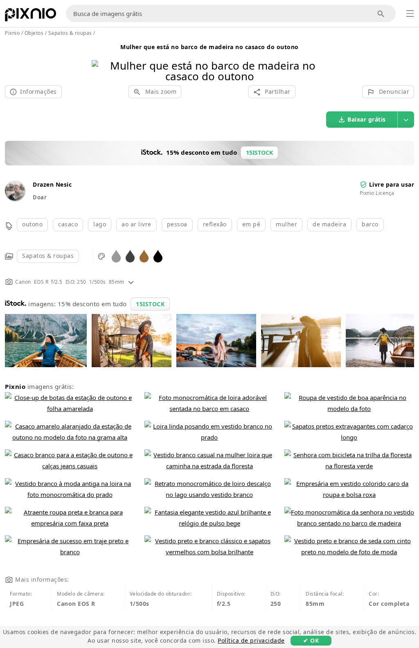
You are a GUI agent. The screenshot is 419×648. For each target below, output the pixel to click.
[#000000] (158, 255)
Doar (40, 197)
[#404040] (130, 255)
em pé (251, 224)
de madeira (329, 224)
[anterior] (101, 60)
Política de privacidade (251, 640)
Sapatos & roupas (48, 256)
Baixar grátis (366, 119)
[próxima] (318, 60)
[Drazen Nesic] (15, 198)
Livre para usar (391, 184)
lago (99, 224)
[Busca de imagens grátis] (381, 13)
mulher (286, 224)
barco (370, 224)
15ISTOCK (150, 304)
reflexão (215, 224)
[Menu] (410, 13)
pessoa (177, 224)
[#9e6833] (144, 255)
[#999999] (116, 255)
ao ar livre (136, 224)
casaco (68, 224)
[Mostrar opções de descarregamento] (406, 119)
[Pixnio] (30, 16)
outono (32, 224)
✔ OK (311, 640)
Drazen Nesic (52, 184)
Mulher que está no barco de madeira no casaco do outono (209, 47)
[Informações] (131, 281)
